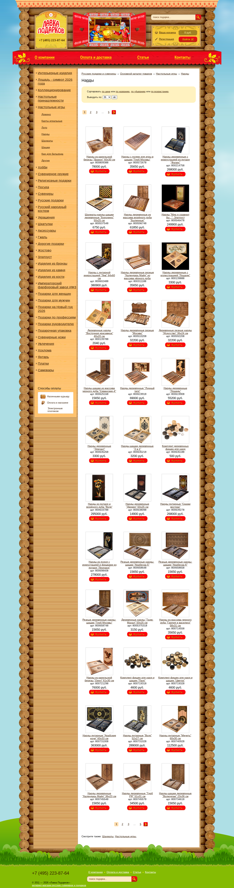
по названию (123, 91)
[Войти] (188, 39)
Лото (44, 127)
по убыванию (138, 91)
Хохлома (44, 350)
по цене (106, 91)
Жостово (44, 250)
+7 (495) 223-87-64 (50, 873)
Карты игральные (51, 120)
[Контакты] (182, 57)
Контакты (150, 872)
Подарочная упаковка (54, 330)
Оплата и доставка (118, 872)
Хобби (42, 167)
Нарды (45, 134)
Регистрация (166, 39)
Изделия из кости (51, 277)
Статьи (137, 872)
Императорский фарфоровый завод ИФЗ (57, 285)
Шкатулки (45, 224)
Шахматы (47, 140)
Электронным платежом (55, 409)
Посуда (43, 187)
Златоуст (45, 257)
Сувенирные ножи (52, 337)
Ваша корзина (167, 32)
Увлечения (46, 344)
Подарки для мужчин (54, 300)
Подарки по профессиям (57, 317)
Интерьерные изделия (55, 73)
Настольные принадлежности (51, 98)
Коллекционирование (54, 90)
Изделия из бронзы (52, 263)
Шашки (45, 147)
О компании (95, 872)
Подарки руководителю (56, 324)
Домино (46, 114)
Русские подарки (51, 200)
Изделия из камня (51, 270)
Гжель (42, 237)
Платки (43, 363)
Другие (45, 160)
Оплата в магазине (57, 402)
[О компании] (45, 57)
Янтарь (43, 357)
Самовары (46, 370)
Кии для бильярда (52, 153)
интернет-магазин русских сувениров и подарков (59, 885)
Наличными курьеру (58, 396)
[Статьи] (143, 57)
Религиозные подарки (54, 180)
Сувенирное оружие (53, 174)
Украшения (46, 217)
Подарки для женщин (54, 294)
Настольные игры (51, 107)
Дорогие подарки (51, 244)
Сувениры (45, 194)
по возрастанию (160, 91)
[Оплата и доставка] (96, 57)
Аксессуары (47, 230)
